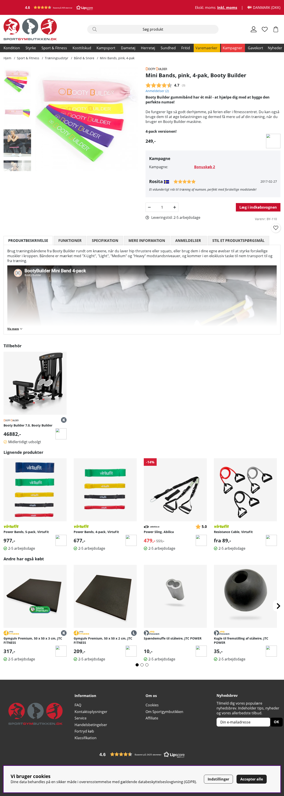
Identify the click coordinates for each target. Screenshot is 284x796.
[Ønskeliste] (264, 29)
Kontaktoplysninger (91, 711)
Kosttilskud (82, 47)
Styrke (31, 47)
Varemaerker (206, 47)
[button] (59, 7)
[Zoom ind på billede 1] (86, 119)
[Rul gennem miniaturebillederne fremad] (17, 167)
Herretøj (148, 47)
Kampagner (232, 47)
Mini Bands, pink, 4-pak (117, 58)
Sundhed (168, 47)
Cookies (152, 705)
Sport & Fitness (54, 47)
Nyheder (275, 47)
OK (276, 721)
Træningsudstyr (56, 58)
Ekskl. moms (205, 7)
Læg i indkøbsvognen (258, 207)
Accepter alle (251, 779)
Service (81, 718)
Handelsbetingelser (91, 725)
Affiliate (152, 718)
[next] (278, 605)
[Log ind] (253, 29)
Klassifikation (86, 738)
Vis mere (13, 329)
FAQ (78, 705)
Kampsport (106, 47)
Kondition (12, 47)
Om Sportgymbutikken (164, 711)
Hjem (7, 58)
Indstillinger (218, 779)
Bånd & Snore (84, 58)
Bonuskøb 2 (204, 166)
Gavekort (255, 47)
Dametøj (128, 47)
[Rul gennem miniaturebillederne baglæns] (17, 71)
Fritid (185, 47)
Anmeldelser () (157, 91)
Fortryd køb (84, 731)
